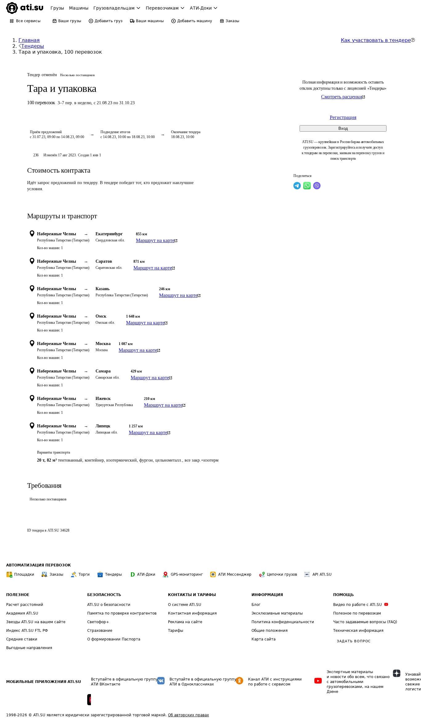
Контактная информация (192, 613)
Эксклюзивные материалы (277, 613)
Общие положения (269, 630)
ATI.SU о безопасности (108, 605)
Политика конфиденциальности (282, 622)
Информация (267, 595)
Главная (29, 40)
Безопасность (104, 595)
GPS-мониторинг (187, 574)
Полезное (17, 595)
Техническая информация (358, 630)
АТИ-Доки (146, 574)
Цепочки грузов (282, 574)
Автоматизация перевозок (38, 565)
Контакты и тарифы (192, 595)
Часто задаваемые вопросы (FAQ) (365, 622)
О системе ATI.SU (184, 605)
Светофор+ (98, 622)
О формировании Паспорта (113, 639)
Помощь (343, 595)
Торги (84, 574)
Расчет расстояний (24, 605)
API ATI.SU (322, 574)
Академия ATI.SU (22, 613)
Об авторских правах (188, 715)
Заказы (56, 574)
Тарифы (175, 630)
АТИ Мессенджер (234, 574)
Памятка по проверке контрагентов (122, 613)
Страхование (99, 630)
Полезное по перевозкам (357, 613)
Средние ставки (21, 639)
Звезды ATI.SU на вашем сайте (35, 622)
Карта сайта (263, 639)
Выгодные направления (29, 648)
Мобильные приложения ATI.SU (43, 682)
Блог (255, 605)
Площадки (24, 574)
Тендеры (32, 46)
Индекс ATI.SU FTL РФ (27, 630)
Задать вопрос (354, 641)
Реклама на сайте (185, 622)
